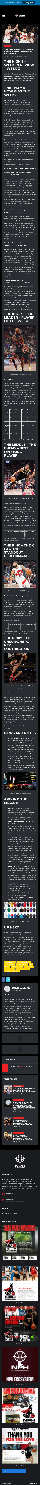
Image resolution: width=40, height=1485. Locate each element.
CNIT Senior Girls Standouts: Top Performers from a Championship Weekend (23, 1122)
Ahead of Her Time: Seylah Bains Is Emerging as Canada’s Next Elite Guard (24, 1090)
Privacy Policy (34, 1483)
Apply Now (29, 3)
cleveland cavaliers (24, 962)
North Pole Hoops (11, 1481)
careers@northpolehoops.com (14, 1201)
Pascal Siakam (10, 969)
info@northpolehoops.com (14, 1194)
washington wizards (12, 971)
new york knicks (17, 966)
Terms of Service (7, 1483)
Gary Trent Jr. (22, 964)
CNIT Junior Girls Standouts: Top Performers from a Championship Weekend (23, 1137)
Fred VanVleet (10, 964)
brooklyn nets (10, 962)
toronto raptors (23, 969)
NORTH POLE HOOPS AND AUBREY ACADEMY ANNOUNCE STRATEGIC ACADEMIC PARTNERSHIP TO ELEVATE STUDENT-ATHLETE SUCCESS (24, 1105)
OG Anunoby (29, 966)
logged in (22, 1066)
